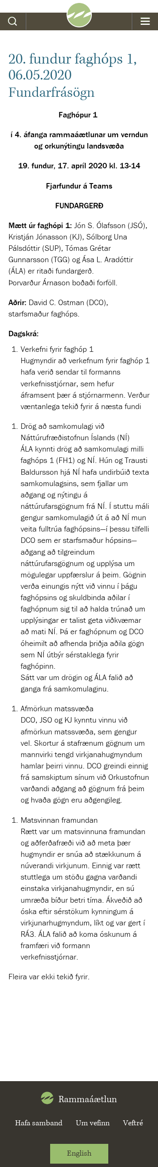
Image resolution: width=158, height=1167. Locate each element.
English (79, 1153)
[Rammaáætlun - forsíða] (79, 24)
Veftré (133, 1123)
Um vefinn (93, 1123)
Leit (13, 21)
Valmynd (145, 21)
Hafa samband (38, 1123)
